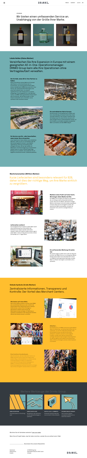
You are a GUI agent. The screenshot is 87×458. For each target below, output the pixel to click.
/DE (82, 2)
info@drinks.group (31, 450)
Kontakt (73, 2)
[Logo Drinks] (43, 2)
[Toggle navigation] (4, 3)
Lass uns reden (36, 432)
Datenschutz (13, 451)
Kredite (11, 453)
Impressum (12, 450)
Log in (78, 2)
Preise (67, 2)
